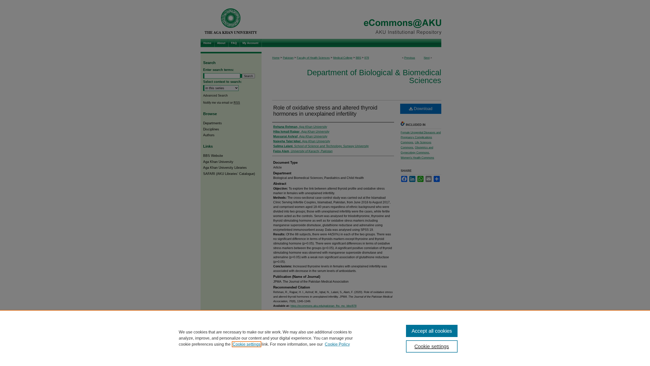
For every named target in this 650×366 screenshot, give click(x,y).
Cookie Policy (337, 344)
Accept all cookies (432, 331)
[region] (325, 338)
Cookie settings (247, 344)
